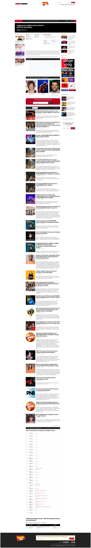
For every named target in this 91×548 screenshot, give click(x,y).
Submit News (66, 544)
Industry (37, 20)
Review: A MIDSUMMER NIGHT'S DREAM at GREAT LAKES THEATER (48, 135)
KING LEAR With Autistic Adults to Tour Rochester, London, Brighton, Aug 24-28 (47, 111)
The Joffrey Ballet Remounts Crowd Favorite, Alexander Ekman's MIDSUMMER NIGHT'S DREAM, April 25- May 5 (48, 161)
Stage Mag (56, 20)
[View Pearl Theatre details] (34, 45)
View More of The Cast (54, 95)
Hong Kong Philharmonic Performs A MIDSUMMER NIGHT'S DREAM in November (48, 173)
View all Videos (63, 55)
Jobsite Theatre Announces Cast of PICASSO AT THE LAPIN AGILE (46, 271)
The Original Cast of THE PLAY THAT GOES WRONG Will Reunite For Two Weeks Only (48, 322)
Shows (33, 20)
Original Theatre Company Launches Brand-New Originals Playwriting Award (48, 402)
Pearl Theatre (47, 34)
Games (52, 20)
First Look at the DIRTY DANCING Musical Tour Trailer (71, 47)
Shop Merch (18, 3)
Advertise (53, 544)
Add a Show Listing (24, 3)
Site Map (73, 544)
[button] (75, 21)
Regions (70, 544)
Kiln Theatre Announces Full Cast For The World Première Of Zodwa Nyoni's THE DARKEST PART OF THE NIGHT (48, 309)
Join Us (62, 544)
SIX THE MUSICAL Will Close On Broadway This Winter (19, 55)
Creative (37, 34)
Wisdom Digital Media (60, 545)
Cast (28, 34)
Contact (59, 544)
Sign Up (50, 102)
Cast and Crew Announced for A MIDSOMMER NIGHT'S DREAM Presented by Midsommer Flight (47, 284)
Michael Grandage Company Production (41, 495)
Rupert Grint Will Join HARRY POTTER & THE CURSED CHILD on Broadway (19, 39)
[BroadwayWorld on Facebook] (64, 542)
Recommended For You (65, 94)
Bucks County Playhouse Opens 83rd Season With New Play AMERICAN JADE (47, 365)
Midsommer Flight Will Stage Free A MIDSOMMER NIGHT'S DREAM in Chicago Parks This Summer (47, 334)
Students (45, 20)
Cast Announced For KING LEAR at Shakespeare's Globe (46, 378)
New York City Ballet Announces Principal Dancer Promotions (48, 232)
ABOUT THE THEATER (48, 35)
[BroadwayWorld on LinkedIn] (68, 542)
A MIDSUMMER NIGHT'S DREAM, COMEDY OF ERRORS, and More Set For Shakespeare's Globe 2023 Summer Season (47, 245)
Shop (49, 20)
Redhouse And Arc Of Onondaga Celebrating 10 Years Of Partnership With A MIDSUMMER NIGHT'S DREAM (48, 196)
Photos (37, 36)
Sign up (73, 128)
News (30, 20)
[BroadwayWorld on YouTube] (74, 542)
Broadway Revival (38, 484)
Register (67, 20)
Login (72, 20)
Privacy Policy (72, 545)
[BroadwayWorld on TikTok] (70, 542)
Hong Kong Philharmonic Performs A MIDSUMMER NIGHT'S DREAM (46, 184)
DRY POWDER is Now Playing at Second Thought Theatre (47, 415)
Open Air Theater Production (39, 493)
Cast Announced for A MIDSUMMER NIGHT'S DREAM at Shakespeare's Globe (47, 221)
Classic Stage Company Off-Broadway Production (43, 506)
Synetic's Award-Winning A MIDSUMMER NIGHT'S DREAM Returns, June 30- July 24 (48, 296)
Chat (40, 20)
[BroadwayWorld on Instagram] (66, 542)
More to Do (30, 38)
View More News (55, 425)
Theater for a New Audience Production (41, 498)
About (56, 544)
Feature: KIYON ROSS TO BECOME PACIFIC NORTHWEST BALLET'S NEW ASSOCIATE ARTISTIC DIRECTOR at (48, 256)
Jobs (42, 20)
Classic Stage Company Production (40, 490)
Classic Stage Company (39, 468)
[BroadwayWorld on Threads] (72, 542)
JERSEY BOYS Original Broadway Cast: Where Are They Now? (19, 62)
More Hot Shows (64, 90)
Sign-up (68, 2)
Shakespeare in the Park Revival (40, 501)
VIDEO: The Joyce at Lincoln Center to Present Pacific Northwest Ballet (47, 351)
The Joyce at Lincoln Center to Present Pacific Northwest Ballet (47, 389)
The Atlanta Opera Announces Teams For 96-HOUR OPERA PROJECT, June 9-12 (48, 207)
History (29, 36)
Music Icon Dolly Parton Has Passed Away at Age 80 (19, 47)
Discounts (72, 90)
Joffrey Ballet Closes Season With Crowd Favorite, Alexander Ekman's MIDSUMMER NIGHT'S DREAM (48, 150)
